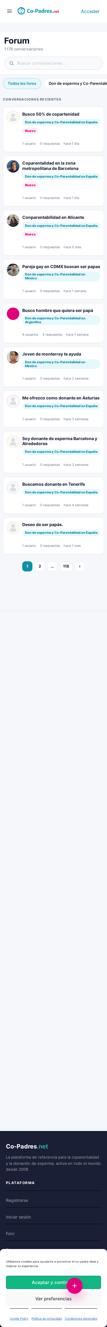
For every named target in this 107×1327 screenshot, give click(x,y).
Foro (10, 1233)
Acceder (90, 11)
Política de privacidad (47, 1318)
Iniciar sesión (18, 1216)
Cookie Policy (19, 1318)
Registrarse (17, 1200)
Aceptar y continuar (53, 1282)
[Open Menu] (9, 10)
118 (66, 566)
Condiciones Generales (81, 1318)
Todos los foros (22, 83)
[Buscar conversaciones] (53, 63)
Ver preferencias (53, 1298)
